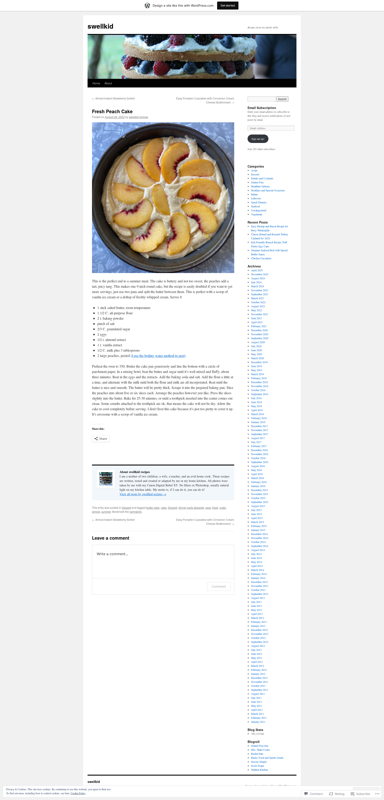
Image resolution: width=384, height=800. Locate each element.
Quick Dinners (259, 202)
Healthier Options (260, 186)
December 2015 (259, 490)
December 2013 (259, 582)
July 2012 (256, 649)
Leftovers (256, 198)
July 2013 (256, 602)
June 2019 (256, 366)
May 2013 (256, 610)
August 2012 (258, 646)
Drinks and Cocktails (262, 178)
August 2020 (258, 342)
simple (96, 511)
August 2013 (258, 598)
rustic (223, 507)
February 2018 (259, 418)
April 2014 (257, 566)
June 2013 (256, 606)
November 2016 (259, 454)
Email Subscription (262, 107)
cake (164, 507)
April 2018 (257, 410)
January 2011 (258, 721)
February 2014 (259, 574)
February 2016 (259, 482)
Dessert (126, 507)
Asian (254, 170)
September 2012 (259, 642)
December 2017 (259, 426)
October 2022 (258, 302)
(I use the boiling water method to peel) (158, 355)
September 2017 (259, 434)
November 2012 (259, 634)
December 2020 (259, 330)
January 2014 (258, 578)
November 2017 (259, 430)
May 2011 (256, 705)
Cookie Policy (78, 793)
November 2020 (259, 334)
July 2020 (256, 346)
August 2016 (258, 466)
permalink (136, 511)
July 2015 (256, 510)
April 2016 (257, 474)
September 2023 (259, 294)
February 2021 (259, 326)
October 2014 (258, 542)
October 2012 (258, 638)
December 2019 (259, 362)
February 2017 (259, 446)
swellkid (100, 26)
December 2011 (259, 677)
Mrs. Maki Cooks (260, 749)
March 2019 (257, 374)
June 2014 (256, 558)
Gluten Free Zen (259, 745)
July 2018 (256, 398)
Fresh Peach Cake (112, 111)
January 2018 (258, 422)
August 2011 (258, 693)
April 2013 (257, 614)
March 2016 (257, 478)
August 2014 (258, 550)
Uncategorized (258, 210)
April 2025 (257, 270)
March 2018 (257, 414)
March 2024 (257, 286)
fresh (215, 507)
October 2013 (258, 590)
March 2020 (257, 358)
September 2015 (259, 502)
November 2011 (259, 681)
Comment (219, 586)
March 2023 (257, 298)
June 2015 (256, 514)
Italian (254, 194)
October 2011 (258, 685)
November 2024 (259, 274)
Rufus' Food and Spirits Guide (267, 757)
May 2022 (256, 310)
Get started (228, 5)
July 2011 (256, 697)
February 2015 (259, 526)
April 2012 (257, 661)
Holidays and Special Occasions (268, 190)
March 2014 (257, 570)
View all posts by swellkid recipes (143, 494)
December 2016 (259, 450)
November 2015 (259, 494)
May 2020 (256, 354)
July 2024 (256, 282)
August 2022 (258, 306)
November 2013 (259, 586)
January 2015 (258, 530)
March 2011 (257, 713)
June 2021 (256, 318)
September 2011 (259, 689)
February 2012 (259, 669)
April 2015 (257, 518)
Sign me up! (258, 139)
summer (106, 511)
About (108, 83)
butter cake (153, 507)
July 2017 (256, 442)
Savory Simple (259, 761)
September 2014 (259, 546)
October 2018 (258, 390)
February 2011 (259, 717)
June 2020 (256, 350)
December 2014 (259, 534)
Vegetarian (256, 214)
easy (208, 507)
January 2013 (258, 626)
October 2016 (258, 458)
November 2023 (259, 290)
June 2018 (256, 402)
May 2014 (256, 562)
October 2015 (258, 498)
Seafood (255, 206)
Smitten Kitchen (259, 769)
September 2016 (259, 462)
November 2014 (259, 538)
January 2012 (258, 673)
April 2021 (257, 322)
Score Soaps (257, 765)
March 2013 (257, 618)
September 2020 (259, 338)
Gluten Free (257, 182)
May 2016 (256, 470)
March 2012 (257, 665)
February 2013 (259, 622)
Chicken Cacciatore (261, 258)
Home (96, 83)
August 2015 (258, 506)
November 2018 (259, 386)
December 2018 (259, 382)
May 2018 (256, 406)
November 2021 (259, 314)
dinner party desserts (191, 507)
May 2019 (256, 370)
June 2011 (256, 701)
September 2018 (259, 394)
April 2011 (257, 709)
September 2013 (259, 594)
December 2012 (259, 630)
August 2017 (258, 438)
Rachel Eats (257, 753)
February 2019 (259, 378)
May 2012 (256, 657)
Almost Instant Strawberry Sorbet (113, 98)
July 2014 (256, 554)
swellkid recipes (138, 117)
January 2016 (258, 486)
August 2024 (258, 278)
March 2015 (257, 522)
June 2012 (256, 653)
